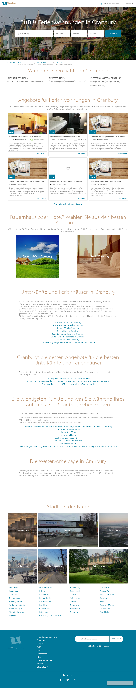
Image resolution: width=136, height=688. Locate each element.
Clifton (73, 594)
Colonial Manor (107, 605)
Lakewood (44, 594)
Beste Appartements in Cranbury (68, 325)
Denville (73, 601)
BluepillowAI (42, 667)
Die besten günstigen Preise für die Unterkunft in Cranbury (68, 342)
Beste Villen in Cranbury (68, 339)
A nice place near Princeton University (65, 136)
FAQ (39, 650)
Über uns (41, 640)
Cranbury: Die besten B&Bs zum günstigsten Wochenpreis (68, 384)
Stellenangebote (44, 660)
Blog (39, 657)
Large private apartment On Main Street (25, 136)
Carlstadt (13, 594)
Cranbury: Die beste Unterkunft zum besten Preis (68, 378)
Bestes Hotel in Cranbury (68, 331)
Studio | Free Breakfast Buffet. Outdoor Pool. (27, 181)
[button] (61, 680)
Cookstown (44, 608)
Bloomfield (75, 608)
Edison (42, 591)
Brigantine (74, 612)
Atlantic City (75, 587)
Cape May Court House (50, 615)
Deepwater (105, 608)
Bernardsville (45, 598)
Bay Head (43, 605)
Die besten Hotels (68, 435)
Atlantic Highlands (17, 612)
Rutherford (75, 591)
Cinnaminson (15, 598)
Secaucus (13, 591)
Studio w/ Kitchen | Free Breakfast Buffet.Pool (109, 136)
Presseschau (42, 653)
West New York (107, 594)
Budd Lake (105, 612)
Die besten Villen (68, 443)
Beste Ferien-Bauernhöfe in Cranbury (68, 337)
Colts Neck (75, 598)
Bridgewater (44, 612)
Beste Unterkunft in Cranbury (68, 322)
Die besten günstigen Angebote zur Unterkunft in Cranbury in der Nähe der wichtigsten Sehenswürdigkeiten (68, 446)
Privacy (40, 644)
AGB (39, 647)
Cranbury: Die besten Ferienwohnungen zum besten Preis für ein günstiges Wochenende (68, 381)
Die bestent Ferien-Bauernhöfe (68, 441)
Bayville (12, 615)
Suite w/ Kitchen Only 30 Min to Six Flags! (66, 181)
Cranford (104, 598)
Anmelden (116, 639)
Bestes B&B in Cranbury (68, 328)
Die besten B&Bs (68, 432)
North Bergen (45, 587)
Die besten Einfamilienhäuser (68, 438)
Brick (102, 601)
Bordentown (45, 601)
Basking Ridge (15, 601)
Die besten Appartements (68, 429)
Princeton (13, 587)
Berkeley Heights (17, 605)
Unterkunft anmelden (47, 637)
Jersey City (105, 587)
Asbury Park (105, 591)
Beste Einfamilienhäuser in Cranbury (68, 334)
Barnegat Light (15, 608)
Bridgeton (74, 605)
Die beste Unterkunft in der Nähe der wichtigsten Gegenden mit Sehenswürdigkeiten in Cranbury (68, 426)
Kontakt (40, 663)
